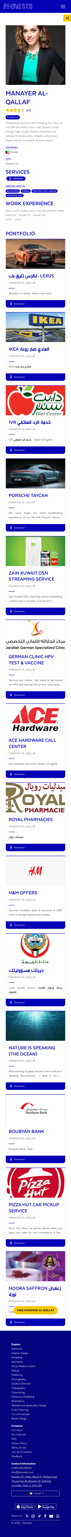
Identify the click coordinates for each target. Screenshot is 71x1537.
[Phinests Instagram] (33, 1516)
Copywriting (18, 1392)
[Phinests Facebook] (45, 1516)
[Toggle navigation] (63, 6)
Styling (15, 1370)
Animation (17, 1362)
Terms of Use (18, 1447)
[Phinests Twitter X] (26, 1516)
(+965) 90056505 (21, 1468)
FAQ (13, 1439)
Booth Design (19, 1418)
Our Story (16, 1430)
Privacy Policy (19, 1443)
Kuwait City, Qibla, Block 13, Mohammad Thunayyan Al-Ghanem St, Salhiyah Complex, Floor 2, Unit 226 (34, 1481)
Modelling (16, 1357)
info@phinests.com (22, 1472)
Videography (18, 1388)
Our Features (18, 1434)
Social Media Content (23, 1366)
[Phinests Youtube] (51, 1516)
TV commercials (20, 1414)
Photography (18, 1379)
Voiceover (16, 1348)
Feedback (16, 1456)
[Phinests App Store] (25, 1506)
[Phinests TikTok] (39, 1516)
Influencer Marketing (22, 1396)
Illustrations (17, 1401)
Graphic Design (19, 1353)
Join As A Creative (21, 1452)
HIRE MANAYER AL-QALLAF (35, 1310)
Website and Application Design (29, 1405)
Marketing (16, 1375)
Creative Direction (21, 1383)
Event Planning (19, 1409)
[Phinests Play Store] (46, 1506)
